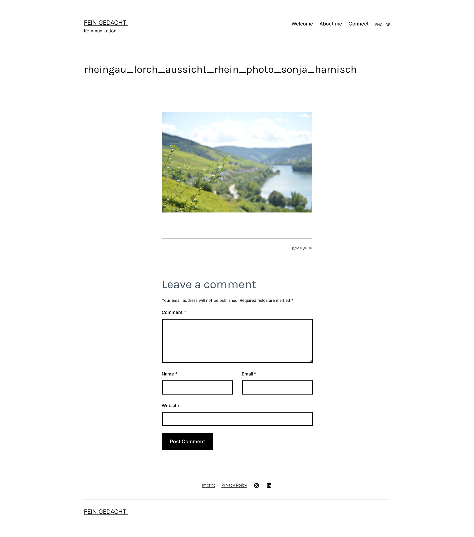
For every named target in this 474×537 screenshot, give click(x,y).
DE (388, 25)
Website (170, 405)
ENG (378, 25)
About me (330, 24)
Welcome (302, 24)
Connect (359, 24)
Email (249, 373)
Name (170, 373)
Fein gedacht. (106, 22)
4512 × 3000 (301, 247)
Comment (174, 312)
